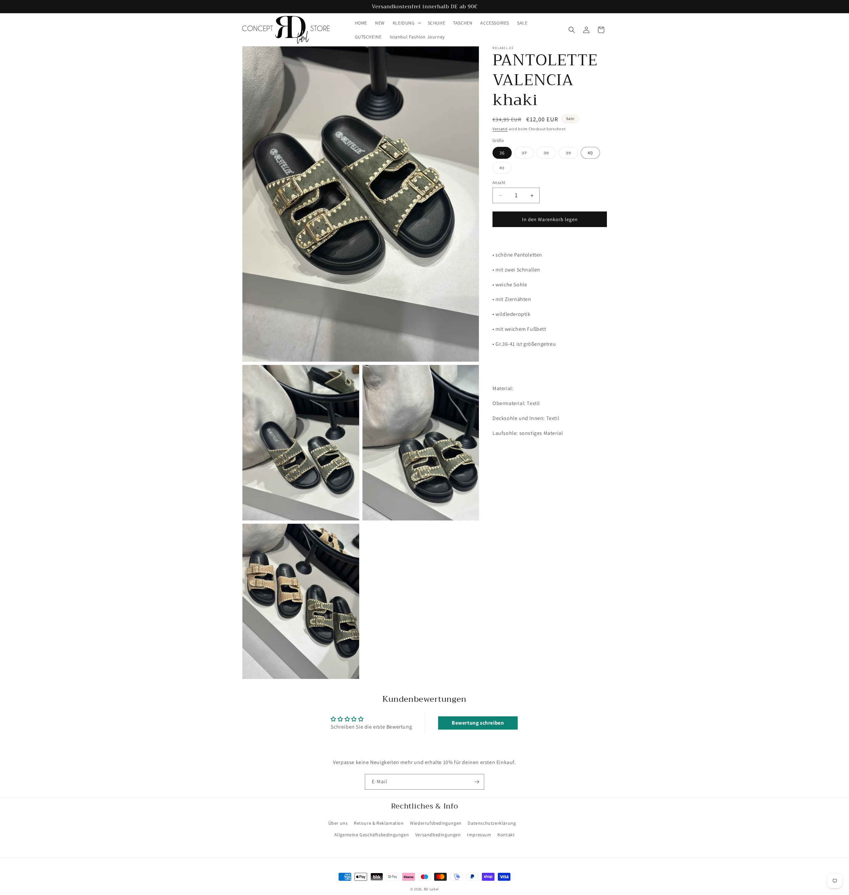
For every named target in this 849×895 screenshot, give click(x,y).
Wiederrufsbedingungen (436, 823)
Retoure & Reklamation (379, 823)
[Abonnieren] (476, 782)
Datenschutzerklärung (492, 823)
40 (590, 153)
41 (505, 169)
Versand (500, 128)
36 (502, 153)
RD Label (431, 889)
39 (572, 154)
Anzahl (498, 182)
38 (550, 154)
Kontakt (506, 835)
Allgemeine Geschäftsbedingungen (371, 835)
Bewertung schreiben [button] (478, 722)
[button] (406, 23)
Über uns (338, 823)
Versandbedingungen (438, 835)
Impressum (479, 835)
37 (528, 154)
